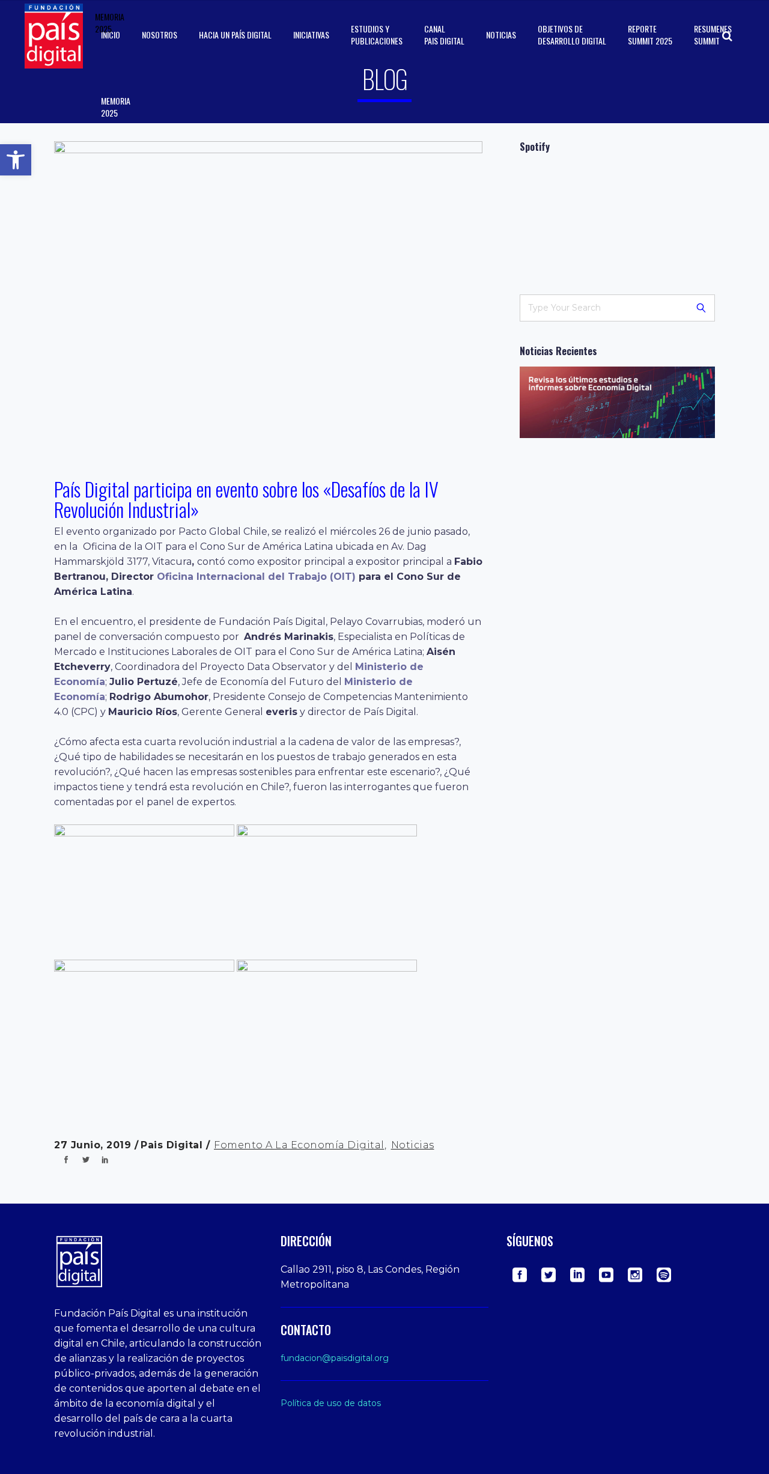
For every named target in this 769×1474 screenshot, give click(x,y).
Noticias (412, 1145)
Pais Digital (173, 1145)
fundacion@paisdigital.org (335, 1358)
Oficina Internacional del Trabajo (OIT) (256, 576)
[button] (15, 159)
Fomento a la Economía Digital (299, 1145)
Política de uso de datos (331, 1403)
